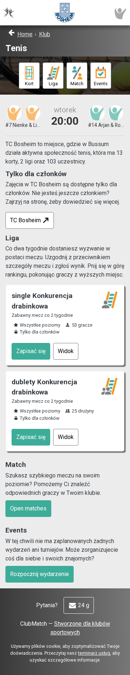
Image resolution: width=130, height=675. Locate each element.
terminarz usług (94, 653)
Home (24, 34)
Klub (44, 34)
